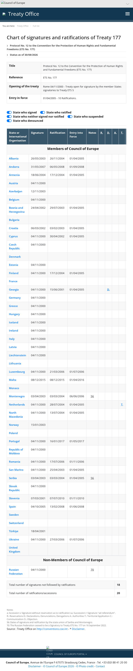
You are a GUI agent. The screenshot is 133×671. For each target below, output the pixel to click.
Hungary (14, 314)
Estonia (13, 264)
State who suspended (88, 116)
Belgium (14, 199)
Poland (13, 433)
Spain (12, 506)
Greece (13, 306)
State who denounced (28, 121)
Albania (14, 158)
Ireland (13, 330)
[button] (66, 4)
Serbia (13, 478)
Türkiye (13, 531)
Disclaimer (78, 629)
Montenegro (17, 396)
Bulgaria (14, 220)
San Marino (16, 469)
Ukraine (14, 539)
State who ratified (58, 112)
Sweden (14, 514)
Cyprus (13, 236)
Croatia (13, 228)
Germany (15, 297)
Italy (12, 339)
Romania (14, 461)
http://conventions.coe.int (52, 629)
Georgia (14, 289)
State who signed (25, 112)
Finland (13, 273)
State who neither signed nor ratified (38, 116)
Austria (13, 183)
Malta (12, 380)
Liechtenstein (17, 355)
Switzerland (16, 523)
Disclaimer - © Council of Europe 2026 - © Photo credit (61, 666)
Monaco (14, 388)
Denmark (15, 256)
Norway (14, 424)
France (13, 281)
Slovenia (14, 498)
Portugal (14, 441)
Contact (100, 666)
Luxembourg (17, 371)
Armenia (14, 175)
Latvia (13, 347)
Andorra (14, 166)
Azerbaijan (15, 191)
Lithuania (15, 363)
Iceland (13, 322)
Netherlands (17, 404)
